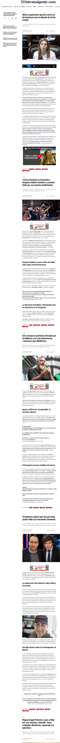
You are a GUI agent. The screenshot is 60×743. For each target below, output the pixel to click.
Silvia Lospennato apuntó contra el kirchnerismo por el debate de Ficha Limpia (10, 14)
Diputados (32, 169)
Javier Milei (51, 392)
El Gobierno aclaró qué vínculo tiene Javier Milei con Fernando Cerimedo (10, 39)
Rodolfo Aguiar (33, 391)
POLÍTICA (15, 6)
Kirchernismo (52, 325)
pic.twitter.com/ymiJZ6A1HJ (42, 500)
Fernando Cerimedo (40, 709)
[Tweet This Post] (50, 31)
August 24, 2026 (39, 441)
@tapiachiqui (30, 293)
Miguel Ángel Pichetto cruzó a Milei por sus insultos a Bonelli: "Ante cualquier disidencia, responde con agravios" (10, 45)
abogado (47, 285)
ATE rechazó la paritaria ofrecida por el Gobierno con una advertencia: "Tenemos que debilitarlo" (10, 33)
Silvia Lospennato (39, 79)
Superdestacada (26, 710)
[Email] (16, 18)
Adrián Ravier (48, 575)
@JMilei (40, 498)
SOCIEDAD (29, 6)
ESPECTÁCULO (49, 6)
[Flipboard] (12, 18)
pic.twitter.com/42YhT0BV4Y (45, 702)
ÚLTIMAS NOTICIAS (7, 6)
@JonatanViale (28, 291)
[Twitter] (8, 18)
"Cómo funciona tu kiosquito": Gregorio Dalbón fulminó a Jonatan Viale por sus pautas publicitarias (10, 27)
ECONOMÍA (22, 6)
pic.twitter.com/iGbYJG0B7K (49, 298)
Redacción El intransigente (28, 30)
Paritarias (42, 507)
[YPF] (39, 66)
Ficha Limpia (41, 77)
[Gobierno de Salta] (39, 75)
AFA (31, 325)
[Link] (52, 31)
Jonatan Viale (37, 233)
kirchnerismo (45, 169)
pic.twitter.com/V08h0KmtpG (29, 439)
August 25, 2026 (38, 299)
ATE (31, 507)
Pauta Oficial (26, 326)
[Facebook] (5, 18)
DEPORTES (41, 6)
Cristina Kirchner (32, 83)
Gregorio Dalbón (37, 231)
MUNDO (35, 6)
